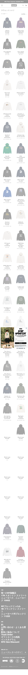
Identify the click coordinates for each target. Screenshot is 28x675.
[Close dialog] (26, 328)
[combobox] (16, 341)
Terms (21, 346)
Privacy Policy (20, 346)
